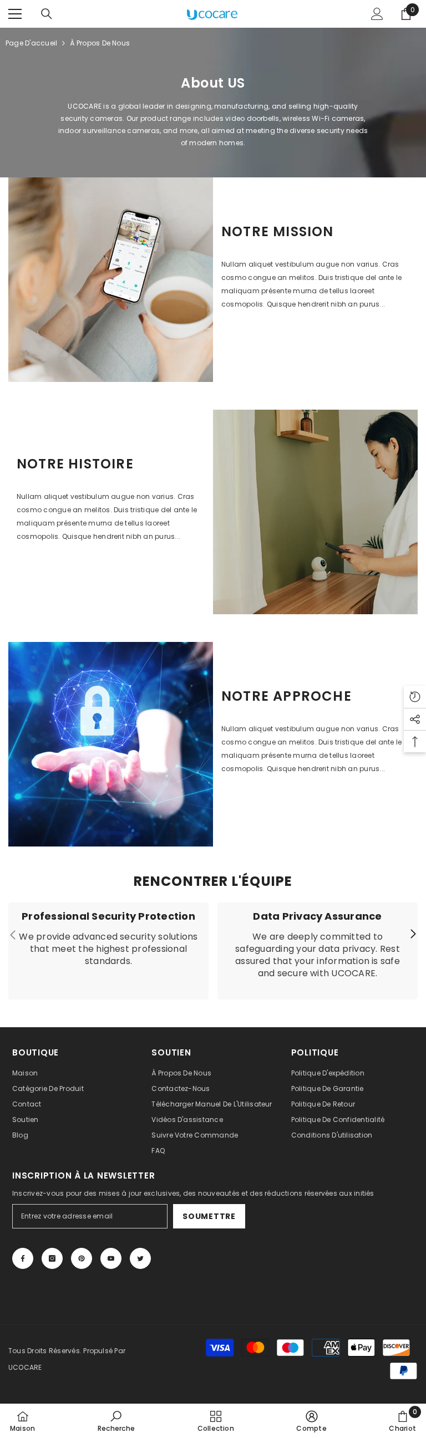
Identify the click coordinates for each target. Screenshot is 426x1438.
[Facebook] (22, 1258)
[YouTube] (110, 1258)
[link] (110, 279)
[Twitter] (140, 1258)
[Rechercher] (46, 14)
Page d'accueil (31, 43)
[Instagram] (52, 1258)
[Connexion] (377, 14)
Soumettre (208, 1216)
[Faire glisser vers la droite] (412, 934)
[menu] (15, 14)
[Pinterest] (81, 1258)
